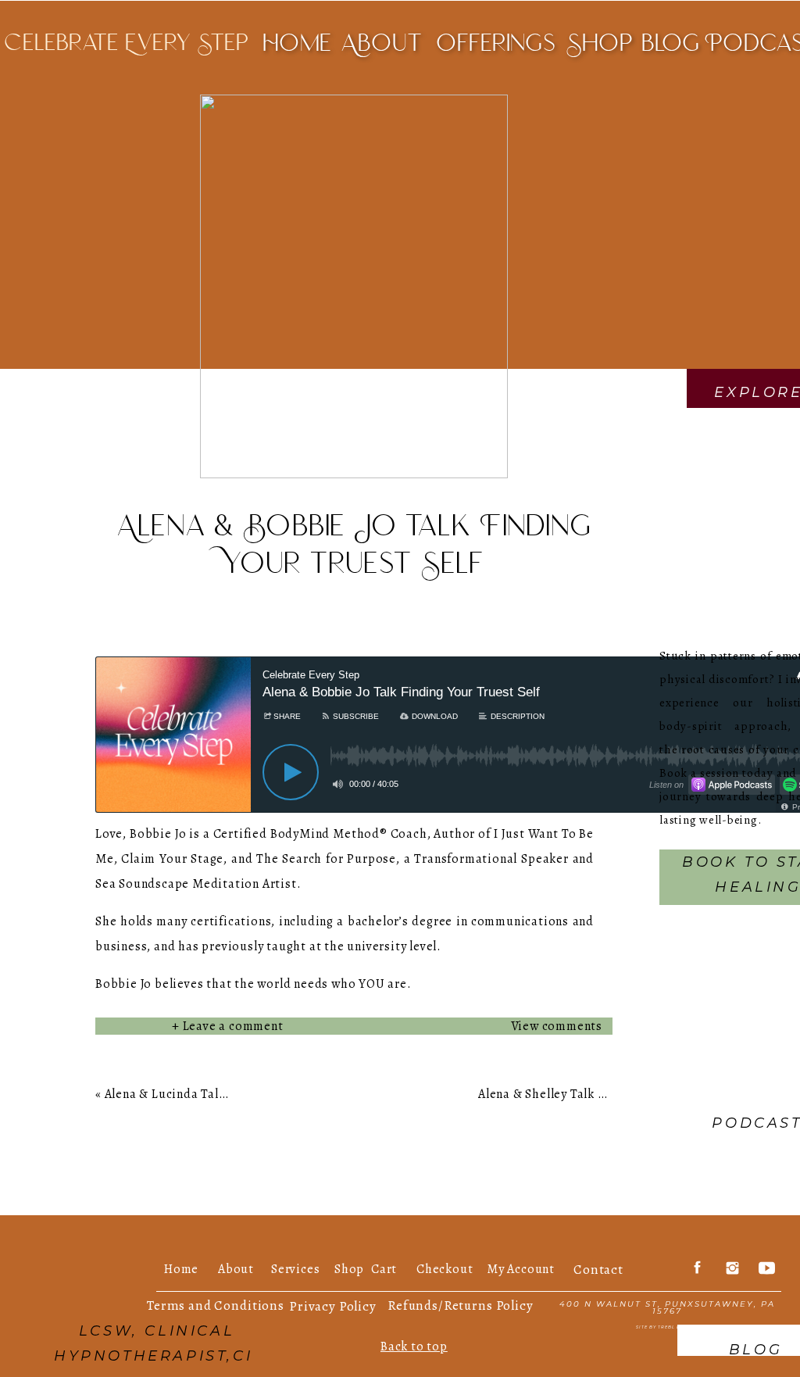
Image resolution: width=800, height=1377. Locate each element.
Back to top (414, 1346)
